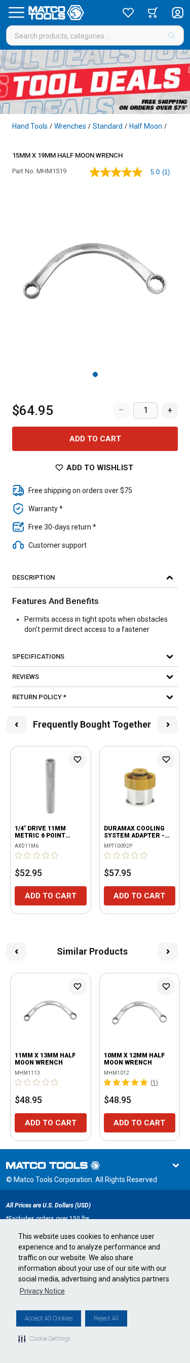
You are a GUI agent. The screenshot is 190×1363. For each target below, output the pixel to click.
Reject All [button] (106, 1318)
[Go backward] (16, 724)
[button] (44, 1339)
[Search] (171, 35)
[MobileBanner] (95, 82)
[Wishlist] (128, 13)
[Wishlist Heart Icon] (77, 759)
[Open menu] (16, 13)
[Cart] (152, 13)
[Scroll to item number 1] (95, 374)
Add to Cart (95, 438)
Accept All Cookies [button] (48, 1318)
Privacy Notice (42, 1291)
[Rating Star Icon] (19, 855)
